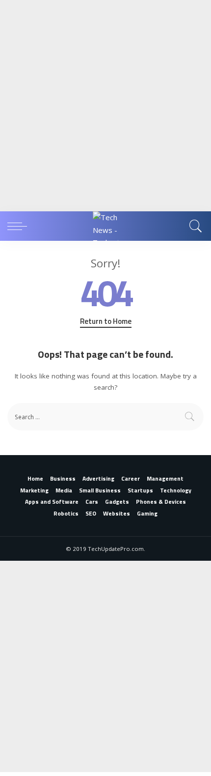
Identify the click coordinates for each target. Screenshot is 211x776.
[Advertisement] (105, 105)
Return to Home (106, 321)
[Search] (194, 226)
